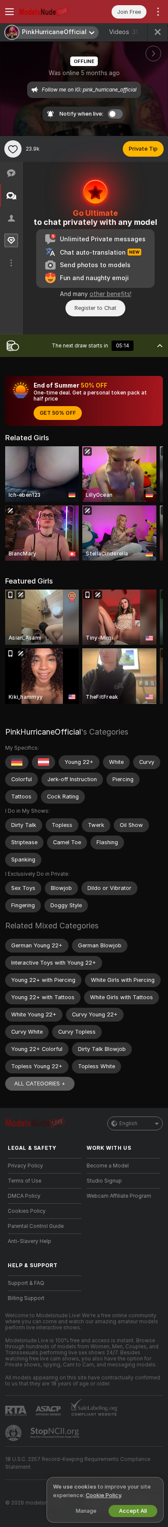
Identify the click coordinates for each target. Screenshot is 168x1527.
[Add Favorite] (13, 149)
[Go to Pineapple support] (14, 1433)
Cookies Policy (27, 1211)
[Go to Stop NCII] (55, 1433)
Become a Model (108, 1166)
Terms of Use (24, 1181)
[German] (16, 762)
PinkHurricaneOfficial (43, 731)
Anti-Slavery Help (29, 1241)
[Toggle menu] (9, 11)
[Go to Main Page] (51, 12)
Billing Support (26, 1298)
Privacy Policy (25, 1166)
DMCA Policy (24, 1196)
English (128, 1123)
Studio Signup (104, 1181)
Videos (123, 32)
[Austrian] (43, 762)
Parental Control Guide (36, 1226)
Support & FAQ (26, 1283)
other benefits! (110, 293)
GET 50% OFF (58, 413)
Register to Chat (95, 308)
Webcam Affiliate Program (119, 1196)
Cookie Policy (103, 1495)
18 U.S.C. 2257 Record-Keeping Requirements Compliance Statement (77, 1463)
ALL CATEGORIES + (39, 1083)
